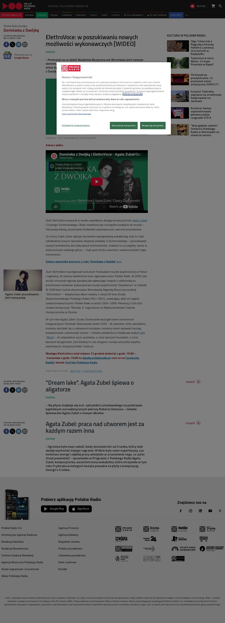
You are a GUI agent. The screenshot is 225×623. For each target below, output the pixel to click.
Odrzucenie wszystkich (124, 125)
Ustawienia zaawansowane (76, 125)
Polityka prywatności (133, 94)
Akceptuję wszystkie (153, 125)
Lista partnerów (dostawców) (76, 114)
